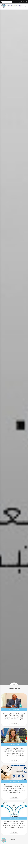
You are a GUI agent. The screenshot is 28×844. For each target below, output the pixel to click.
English (23, 1)
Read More (14, 723)
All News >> (14, 839)
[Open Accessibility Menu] (3, 840)
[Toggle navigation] (25, 6)
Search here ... (6, 1)
